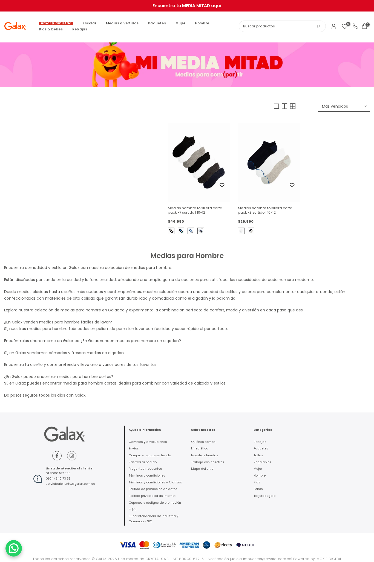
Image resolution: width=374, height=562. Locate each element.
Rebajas (79, 29)
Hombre (202, 23)
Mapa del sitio (202, 468)
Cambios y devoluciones (148, 442)
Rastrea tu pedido (143, 462)
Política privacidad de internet (152, 496)
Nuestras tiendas (204, 455)
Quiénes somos (203, 442)
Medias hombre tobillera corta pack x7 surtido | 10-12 (195, 210)
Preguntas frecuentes (145, 468)
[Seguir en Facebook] (57, 455)
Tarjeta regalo (264, 496)
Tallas (258, 455)
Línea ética (199, 448)
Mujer (180, 23)
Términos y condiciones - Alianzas (155, 482)
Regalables (262, 462)
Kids (257, 482)
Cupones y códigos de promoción (155, 502)
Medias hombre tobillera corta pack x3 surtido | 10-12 (265, 210)
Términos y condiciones (147, 475)
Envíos (134, 448)
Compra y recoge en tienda (150, 455)
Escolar (89, 23)
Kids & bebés (51, 29)
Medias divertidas (122, 23)
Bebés (258, 489)
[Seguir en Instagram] (71, 455)
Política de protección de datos (153, 489)
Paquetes (157, 23)
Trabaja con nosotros (207, 462)
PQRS (133, 509)
